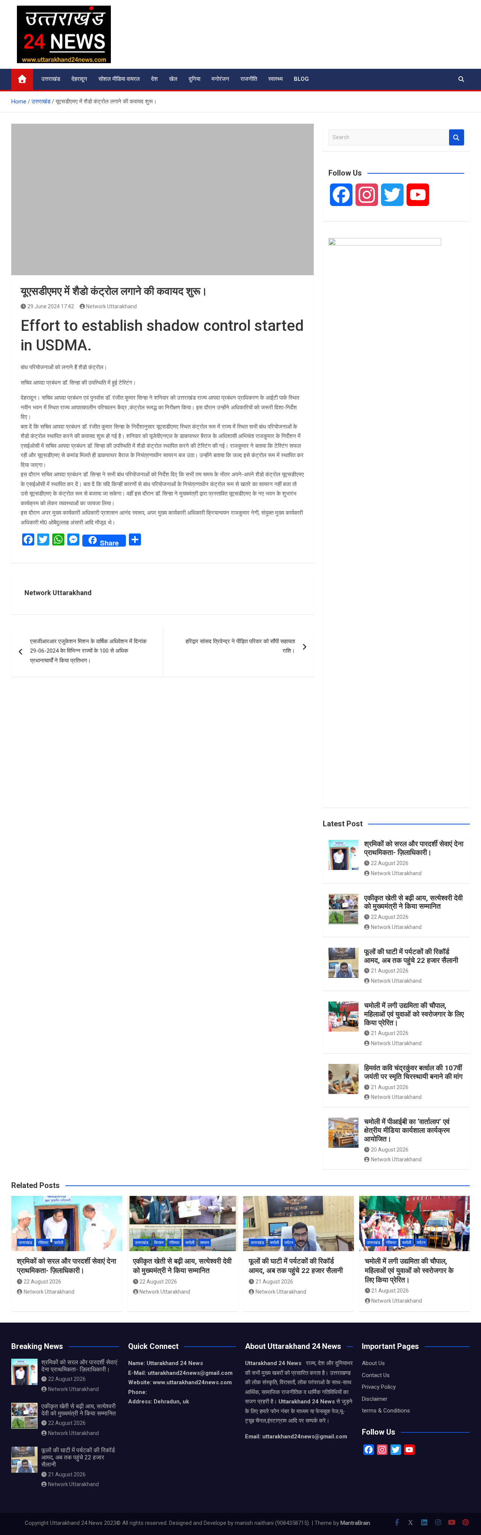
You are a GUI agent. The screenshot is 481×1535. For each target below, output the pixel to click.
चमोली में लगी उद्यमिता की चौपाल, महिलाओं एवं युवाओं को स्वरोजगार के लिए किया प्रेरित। (414, 1014)
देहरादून (79, 79)
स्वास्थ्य (275, 79)
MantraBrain (355, 1523)
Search (456, 137)
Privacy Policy (379, 1386)
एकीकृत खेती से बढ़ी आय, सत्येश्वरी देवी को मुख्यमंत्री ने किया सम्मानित (413, 902)
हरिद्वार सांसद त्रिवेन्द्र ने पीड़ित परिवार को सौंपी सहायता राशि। (240, 646)
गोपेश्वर (43, 1242)
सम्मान (204, 1242)
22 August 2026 (389, 863)
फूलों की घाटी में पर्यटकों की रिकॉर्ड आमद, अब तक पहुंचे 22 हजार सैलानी (411, 956)
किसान (158, 1242)
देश (154, 79)
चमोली (58, 1242)
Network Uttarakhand (111, 306)
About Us (373, 1363)
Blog (301, 79)
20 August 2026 (389, 1150)
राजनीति (248, 79)
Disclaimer (374, 1399)
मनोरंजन (220, 79)
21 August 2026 (389, 971)
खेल (173, 79)
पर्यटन (288, 1242)
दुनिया (194, 79)
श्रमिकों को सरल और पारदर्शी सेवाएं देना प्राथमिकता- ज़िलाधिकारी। (413, 848)
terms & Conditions (386, 1410)
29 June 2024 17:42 (50, 306)
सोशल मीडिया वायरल (119, 79)
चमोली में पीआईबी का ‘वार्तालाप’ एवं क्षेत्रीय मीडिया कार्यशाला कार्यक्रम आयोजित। (407, 1130)
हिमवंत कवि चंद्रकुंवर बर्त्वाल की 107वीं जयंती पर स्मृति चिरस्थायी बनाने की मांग (413, 1072)
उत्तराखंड (50, 79)
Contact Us (376, 1375)
